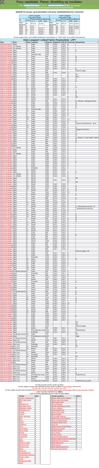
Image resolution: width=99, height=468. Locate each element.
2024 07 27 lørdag (6, 222)
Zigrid (21, 463)
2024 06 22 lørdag (6, 229)
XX (64, 388)
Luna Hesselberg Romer (60, 436)
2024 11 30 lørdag (6, 174)
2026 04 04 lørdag (6, 85)
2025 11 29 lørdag (6, 89)
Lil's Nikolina (23, 434)
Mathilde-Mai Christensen (60, 440)
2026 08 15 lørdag (6, 44)
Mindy (21, 440)
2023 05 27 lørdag (6, 314)
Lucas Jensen (56, 434)
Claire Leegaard (57, 408)
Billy (21, 402)
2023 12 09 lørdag (6, 259)
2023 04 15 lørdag (6, 326)
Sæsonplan (30, 7)
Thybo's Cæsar (24, 457)
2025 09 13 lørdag (6, 109)
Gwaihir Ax (23, 424)
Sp (61, 388)
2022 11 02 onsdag (6, 336)
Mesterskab (63, 7)
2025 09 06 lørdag (6, 113)
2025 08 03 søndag (7, 125)
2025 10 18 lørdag (6, 97)
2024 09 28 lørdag (6, 198)
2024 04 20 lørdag (6, 249)
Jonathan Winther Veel (59, 422)
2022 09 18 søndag (7, 346)
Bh (36, 388)
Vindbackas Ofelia (25, 461)
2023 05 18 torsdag (7, 318)
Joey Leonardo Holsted (59, 420)
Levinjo (22, 432)
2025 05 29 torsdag (7, 143)
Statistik (70, 7)
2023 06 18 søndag (7, 310)
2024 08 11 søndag (7, 214)
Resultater (55, 7)
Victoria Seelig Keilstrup (59, 449)
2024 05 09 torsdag (7, 245)
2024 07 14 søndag (7, 226)
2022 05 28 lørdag (6, 374)
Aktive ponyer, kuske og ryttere (42, 390)
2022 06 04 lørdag (6, 370)
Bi (39, 388)
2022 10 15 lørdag (6, 338)
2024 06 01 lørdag (6, 237)
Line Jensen (56, 432)
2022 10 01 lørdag (6, 342)
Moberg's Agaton (25, 442)
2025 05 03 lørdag (6, 156)
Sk (58, 388)
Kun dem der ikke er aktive (85, 390)
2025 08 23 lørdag (6, 119)
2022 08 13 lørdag (6, 358)
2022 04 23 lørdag (6, 381)
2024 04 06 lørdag (6, 253)
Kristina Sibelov (57, 430)
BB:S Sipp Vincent (25, 400)
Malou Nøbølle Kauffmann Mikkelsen (64, 438)
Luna (21, 438)
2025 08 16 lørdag (6, 121)
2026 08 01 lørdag (6, 56)
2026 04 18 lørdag (6, 81)
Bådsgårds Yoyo (25, 410)
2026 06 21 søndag (7, 60)
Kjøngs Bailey (24, 430)
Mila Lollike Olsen (58, 442)
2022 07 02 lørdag (6, 364)
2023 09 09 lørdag (6, 297)
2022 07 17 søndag (7, 362)
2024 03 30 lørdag (6, 257)
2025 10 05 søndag (7, 101)
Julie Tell (55, 424)
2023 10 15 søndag (7, 277)
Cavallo (22, 412)
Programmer (46, 7)
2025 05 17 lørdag (6, 147)
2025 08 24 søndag (7, 117)
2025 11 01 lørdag (6, 93)
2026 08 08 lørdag (6, 52)
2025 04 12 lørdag (6, 164)
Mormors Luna (24, 445)
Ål (33, 388)
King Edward (24, 428)
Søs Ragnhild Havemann (60, 447)
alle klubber (68, 386)
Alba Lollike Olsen (58, 402)
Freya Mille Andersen (59, 416)
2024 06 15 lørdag (6, 233)
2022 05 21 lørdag (6, 376)
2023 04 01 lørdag (6, 330)
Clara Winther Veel (58, 410)
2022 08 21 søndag (7, 354)
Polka (21, 449)
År (52, 388)
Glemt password (74, 5)
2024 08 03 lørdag (6, 218)
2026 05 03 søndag (7, 77)
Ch (42, 388)
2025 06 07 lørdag (6, 139)
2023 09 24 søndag (7, 287)
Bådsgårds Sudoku (26, 408)
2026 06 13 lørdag (6, 64)
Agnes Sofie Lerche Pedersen (61, 398)
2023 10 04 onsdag (7, 281)
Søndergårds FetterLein (27, 455)
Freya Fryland (56, 414)
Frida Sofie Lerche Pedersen (61, 418)
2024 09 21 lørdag (6, 202)
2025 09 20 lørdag (6, 105)
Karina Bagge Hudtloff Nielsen (61, 426)
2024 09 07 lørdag (6, 206)
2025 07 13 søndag (7, 129)
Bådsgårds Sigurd (25, 406)
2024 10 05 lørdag (6, 194)
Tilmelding (38, 7)
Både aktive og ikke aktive (63, 390)
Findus (22, 422)
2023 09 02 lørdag (6, 301)
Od (49, 388)
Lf (55, 388)
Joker (21, 426)
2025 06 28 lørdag (6, 131)
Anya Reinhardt (57, 404)
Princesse (23, 451)
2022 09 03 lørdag (6, 350)
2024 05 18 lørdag (6, 241)
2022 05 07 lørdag (6, 378)
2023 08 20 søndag (7, 306)
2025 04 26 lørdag (6, 160)
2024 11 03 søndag (7, 186)
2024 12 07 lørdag (6, 170)
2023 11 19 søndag (7, 263)
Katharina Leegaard (58, 428)
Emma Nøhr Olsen (58, 412)
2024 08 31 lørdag (6, 210)
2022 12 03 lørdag (6, 334)
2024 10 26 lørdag (6, 190)
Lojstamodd (23, 436)
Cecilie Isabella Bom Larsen (61, 406)
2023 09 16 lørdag (6, 291)
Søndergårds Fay (25, 453)
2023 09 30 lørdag (6, 283)
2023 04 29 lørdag (6, 322)
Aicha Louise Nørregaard (60, 400)
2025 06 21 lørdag (6, 135)
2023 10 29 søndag (7, 271)
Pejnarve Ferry (24, 447)
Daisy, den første (25, 416)
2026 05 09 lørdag (6, 72)
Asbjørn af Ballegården (27, 398)
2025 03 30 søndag (7, 168)
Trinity (21, 459)
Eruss (21, 420)
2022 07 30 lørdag (6, 360)
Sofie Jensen (56, 445)
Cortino (22, 414)
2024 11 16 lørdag (6, 182)
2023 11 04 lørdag (6, 267)
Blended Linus (24, 404)
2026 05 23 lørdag (6, 68)
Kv (46, 388)
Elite (21, 418)
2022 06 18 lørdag (6, 368)
